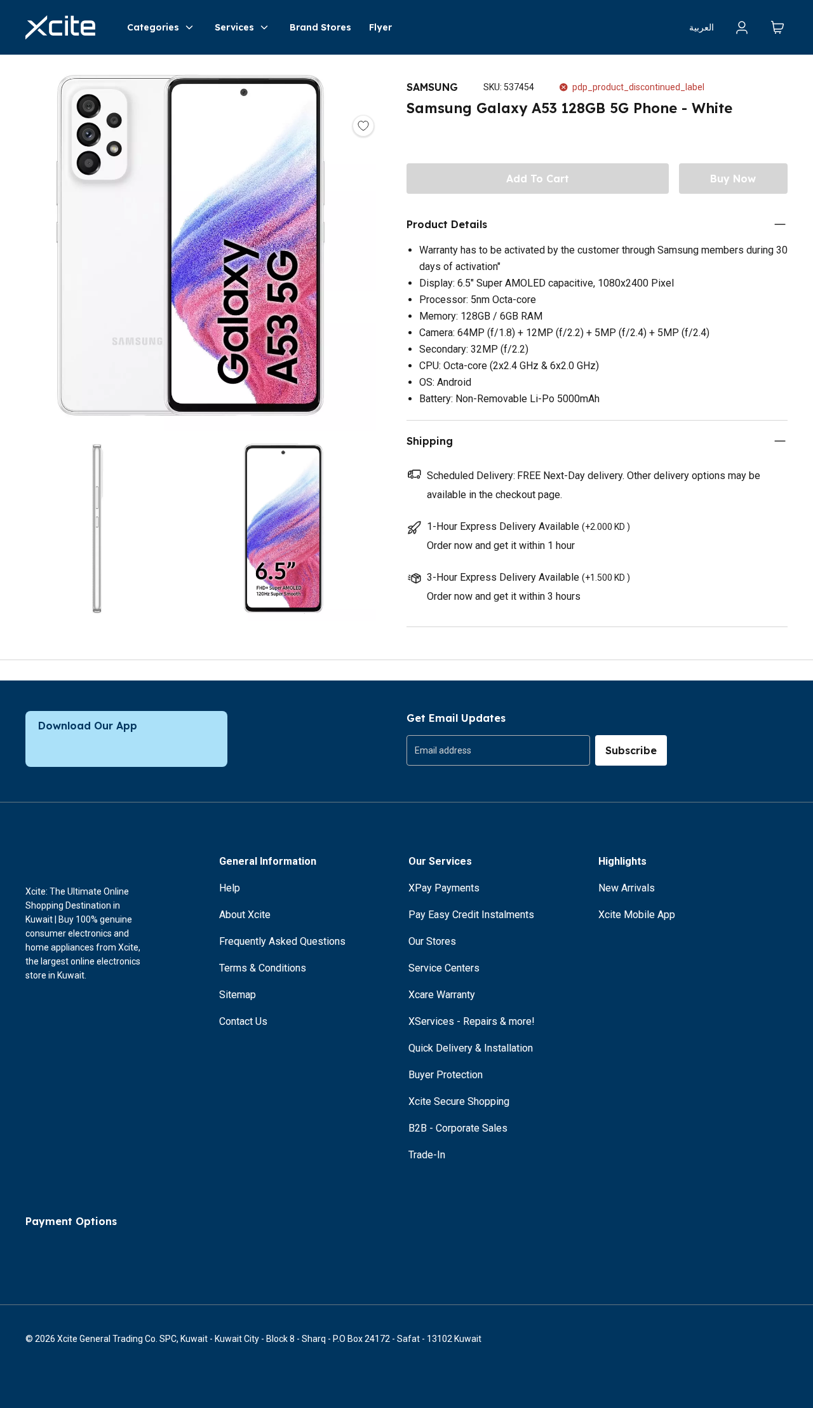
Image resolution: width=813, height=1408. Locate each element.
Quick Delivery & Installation (470, 1048)
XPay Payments (444, 888)
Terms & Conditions (262, 968)
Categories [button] (153, 27)
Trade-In (426, 1155)
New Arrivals (626, 888)
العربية (701, 27)
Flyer (380, 27)
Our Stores (432, 941)
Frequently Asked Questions (282, 941)
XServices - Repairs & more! (471, 1021)
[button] (190, 248)
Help (229, 888)
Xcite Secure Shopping (458, 1101)
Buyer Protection (445, 1075)
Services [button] (234, 27)
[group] (498, 750)
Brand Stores (320, 27)
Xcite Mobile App (636, 915)
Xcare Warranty (441, 995)
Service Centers (444, 968)
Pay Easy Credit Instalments (471, 915)
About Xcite (245, 915)
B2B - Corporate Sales (457, 1128)
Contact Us (243, 1021)
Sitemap (237, 995)
